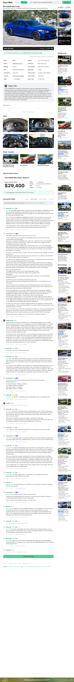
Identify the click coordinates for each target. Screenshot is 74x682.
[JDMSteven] (4, 320)
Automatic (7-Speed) (12, 563)
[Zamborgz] (4, 550)
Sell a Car (24, 2)
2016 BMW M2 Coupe (43, 165)
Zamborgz (8, 550)
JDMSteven (9, 320)
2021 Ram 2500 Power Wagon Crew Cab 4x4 (63, 408)
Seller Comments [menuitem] (43, 199)
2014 (31, 563)
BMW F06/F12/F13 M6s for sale (35, 566)
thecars (8, 208)
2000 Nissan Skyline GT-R (63, 66)
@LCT (7, 429)
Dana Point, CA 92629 (18, 76)
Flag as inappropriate (21, 229)
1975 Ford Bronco (62, 275)
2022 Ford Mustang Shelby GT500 (63, 358)
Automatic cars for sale (13, 566)
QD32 (7, 482)
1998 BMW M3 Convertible (61, 331)
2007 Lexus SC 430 (63, 254)
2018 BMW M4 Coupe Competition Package (63, 456)
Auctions (17, 2)
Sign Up (67, 2)
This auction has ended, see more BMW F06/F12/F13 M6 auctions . (24, 53)
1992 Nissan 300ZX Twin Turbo (63, 483)
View (25, 405)
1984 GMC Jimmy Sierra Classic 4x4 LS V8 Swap (63, 234)
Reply (11, 229)
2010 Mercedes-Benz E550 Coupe (63, 213)
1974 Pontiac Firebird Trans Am (63, 172)
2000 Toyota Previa (63, 509)
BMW (14, 60)
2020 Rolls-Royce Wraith (62, 87)
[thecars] (4, 208)
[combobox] (45, 2)
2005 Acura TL (61, 434)
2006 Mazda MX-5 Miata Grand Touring (63, 384)
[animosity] (13, 79)
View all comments (28, 556)
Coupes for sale (47, 566)
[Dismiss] (71, 679)
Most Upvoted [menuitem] (33, 199)
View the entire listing (28, 112)
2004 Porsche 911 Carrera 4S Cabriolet (63, 151)
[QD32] (4, 482)
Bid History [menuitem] (51, 199)
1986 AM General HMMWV (62, 193)
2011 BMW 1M (24, 165)
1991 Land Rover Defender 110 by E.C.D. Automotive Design (62, 109)
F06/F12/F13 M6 (17, 63)
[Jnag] (4, 403)
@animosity (9, 484)
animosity (17, 79)
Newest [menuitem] (27, 199)
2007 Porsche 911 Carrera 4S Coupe (62, 304)
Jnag (7, 403)
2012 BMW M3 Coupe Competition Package (8, 166)
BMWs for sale (23, 566)
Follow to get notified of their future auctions (20, 192)
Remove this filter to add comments (35, 203)
